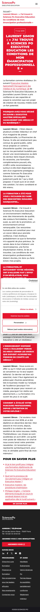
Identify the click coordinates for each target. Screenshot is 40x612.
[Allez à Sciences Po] (12, 519)
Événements (25, 566)
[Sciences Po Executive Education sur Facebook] (7, 553)
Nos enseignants (8, 590)
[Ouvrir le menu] (36, 4)
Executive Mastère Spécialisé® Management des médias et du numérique (17, 86)
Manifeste (24, 562)
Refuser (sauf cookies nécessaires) (20, 329)
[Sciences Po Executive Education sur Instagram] (20, 553)
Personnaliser (19, 322)
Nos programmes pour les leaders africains (9, 582)
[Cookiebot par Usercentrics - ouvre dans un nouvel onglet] (29, 281)
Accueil (6, 11)
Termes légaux (25, 578)
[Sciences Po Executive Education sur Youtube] (16, 553)
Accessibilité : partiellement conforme (25, 586)
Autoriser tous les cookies (20, 316)
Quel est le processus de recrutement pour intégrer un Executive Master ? (19, 479)
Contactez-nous (8, 595)
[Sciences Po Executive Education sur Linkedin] (3, 553)
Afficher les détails (27, 309)
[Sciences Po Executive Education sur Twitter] (11, 553)
